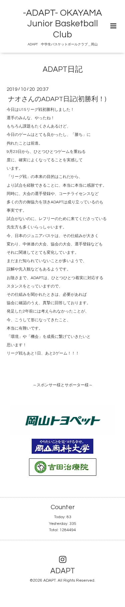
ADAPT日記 (63, 69)
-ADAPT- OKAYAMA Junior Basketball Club (62, 23)
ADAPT (62, 571)
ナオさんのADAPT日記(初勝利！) (57, 98)
